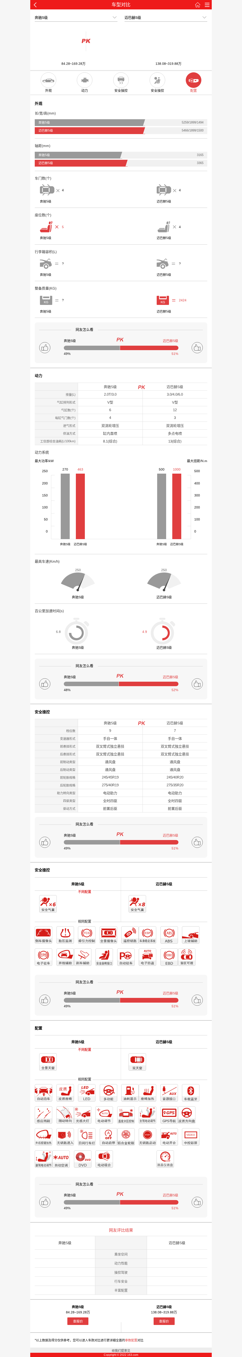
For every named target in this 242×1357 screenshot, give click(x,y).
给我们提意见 (121, 1350)
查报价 (78, 1321)
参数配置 (131, 1340)
